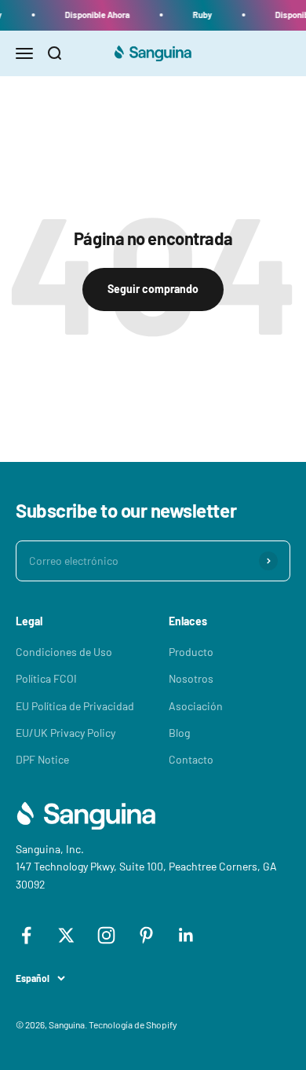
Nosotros (191, 678)
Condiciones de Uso (64, 651)
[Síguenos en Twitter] (66, 935)
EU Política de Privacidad (75, 706)
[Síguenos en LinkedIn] (186, 935)
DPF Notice (42, 759)
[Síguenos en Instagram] (106, 935)
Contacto (191, 759)
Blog (179, 732)
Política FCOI (46, 678)
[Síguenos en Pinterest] (146, 935)
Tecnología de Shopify (133, 1024)
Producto (191, 651)
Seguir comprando (153, 288)
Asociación (196, 706)
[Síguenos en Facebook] (26, 935)
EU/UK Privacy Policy (65, 732)
